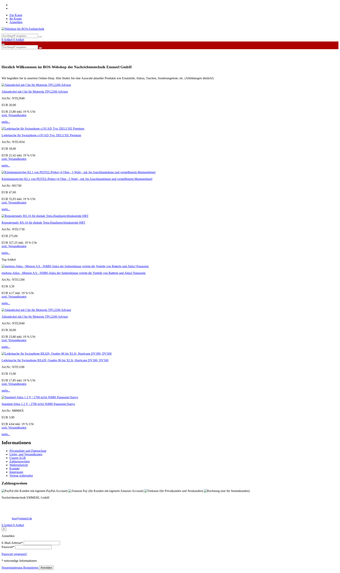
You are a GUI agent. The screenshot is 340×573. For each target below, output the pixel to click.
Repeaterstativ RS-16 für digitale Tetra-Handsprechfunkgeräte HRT (43, 222)
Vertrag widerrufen (21, 475)
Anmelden (15, 22)
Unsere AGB (17, 458)
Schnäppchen (149, 52)
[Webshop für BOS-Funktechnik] (23, 28)
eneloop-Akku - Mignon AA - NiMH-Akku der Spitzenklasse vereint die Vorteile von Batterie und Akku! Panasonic (74, 273)
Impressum (16, 472)
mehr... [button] (6, 122)
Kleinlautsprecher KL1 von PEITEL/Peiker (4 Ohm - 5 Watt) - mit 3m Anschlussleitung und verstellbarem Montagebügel (77, 179)
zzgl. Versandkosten (14, 115)
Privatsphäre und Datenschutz (27, 450)
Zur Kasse (15, 15)
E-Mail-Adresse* (12, 542)
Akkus (7, 52)
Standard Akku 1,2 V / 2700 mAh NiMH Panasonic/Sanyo (38, 404)
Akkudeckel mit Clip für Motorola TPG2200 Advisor (35, 91)
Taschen (165, 52)
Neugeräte (131, 52)
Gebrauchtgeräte (110, 52)
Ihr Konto (15, 18)
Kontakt (14, 468)
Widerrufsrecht (18, 465)
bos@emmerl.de (22, 518)
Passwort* (8, 547)
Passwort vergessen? (14, 554)
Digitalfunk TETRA (27, 52)
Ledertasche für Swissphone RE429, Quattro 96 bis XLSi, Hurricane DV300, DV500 (55, 360)
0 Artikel (7, 39)
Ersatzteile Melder (85, 52)
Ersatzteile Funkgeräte (56, 52)
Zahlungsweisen (19, 461)
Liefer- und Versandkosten (25, 454)
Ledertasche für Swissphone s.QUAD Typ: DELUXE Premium (41, 135)
